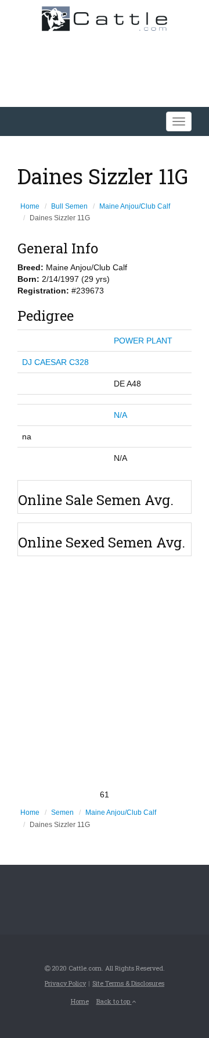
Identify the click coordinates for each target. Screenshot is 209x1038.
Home (29, 206)
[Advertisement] (104, 672)
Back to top (114, 1001)
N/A (120, 415)
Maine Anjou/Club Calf (134, 206)
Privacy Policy (65, 983)
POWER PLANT (143, 340)
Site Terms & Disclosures (128, 983)
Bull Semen (69, 206)
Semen (62, 812)
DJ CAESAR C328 (55, 362)
